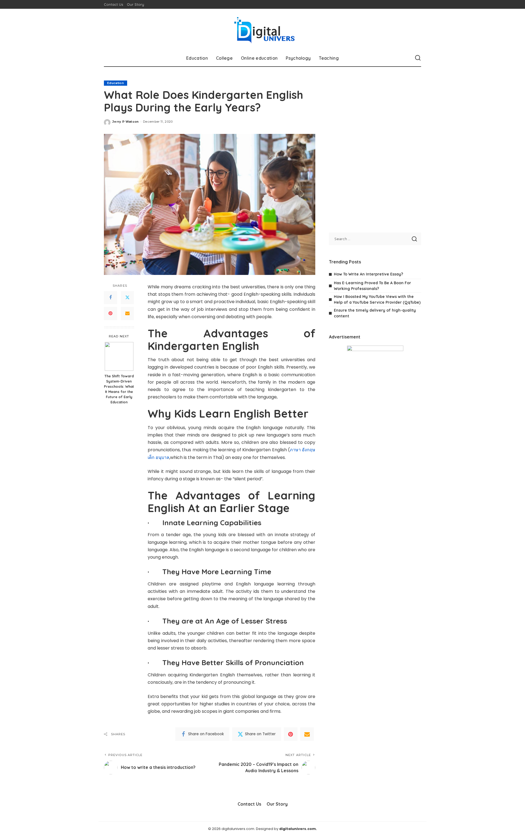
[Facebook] (110, 297)
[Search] (418, 58)
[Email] (127, 313)
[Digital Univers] (262, 29)
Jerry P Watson (125, 121)
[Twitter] (127, 297)
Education (115, 83)
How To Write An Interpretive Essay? (368, 274)
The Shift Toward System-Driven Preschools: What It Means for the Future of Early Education (119, 389)
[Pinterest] (110, 313)
